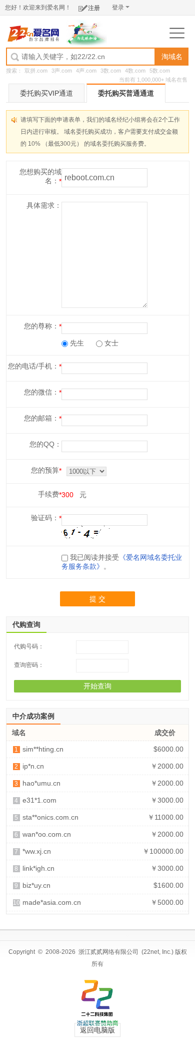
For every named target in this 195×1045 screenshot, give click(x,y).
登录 (118, 7)
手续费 (48, 494)
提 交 (98, 599)
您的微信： (41, 392)
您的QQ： (46, 444)
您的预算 (45, 470)
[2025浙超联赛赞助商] (97, 1003)
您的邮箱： (41, 418)
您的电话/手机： (33, 366)
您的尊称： (41, 326)
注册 (94, 8)
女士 (110, 343)
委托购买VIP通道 (46, 93)
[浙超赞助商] (87, 33)
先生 (76, 343)
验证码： (45, 518)
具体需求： (44, 205)
